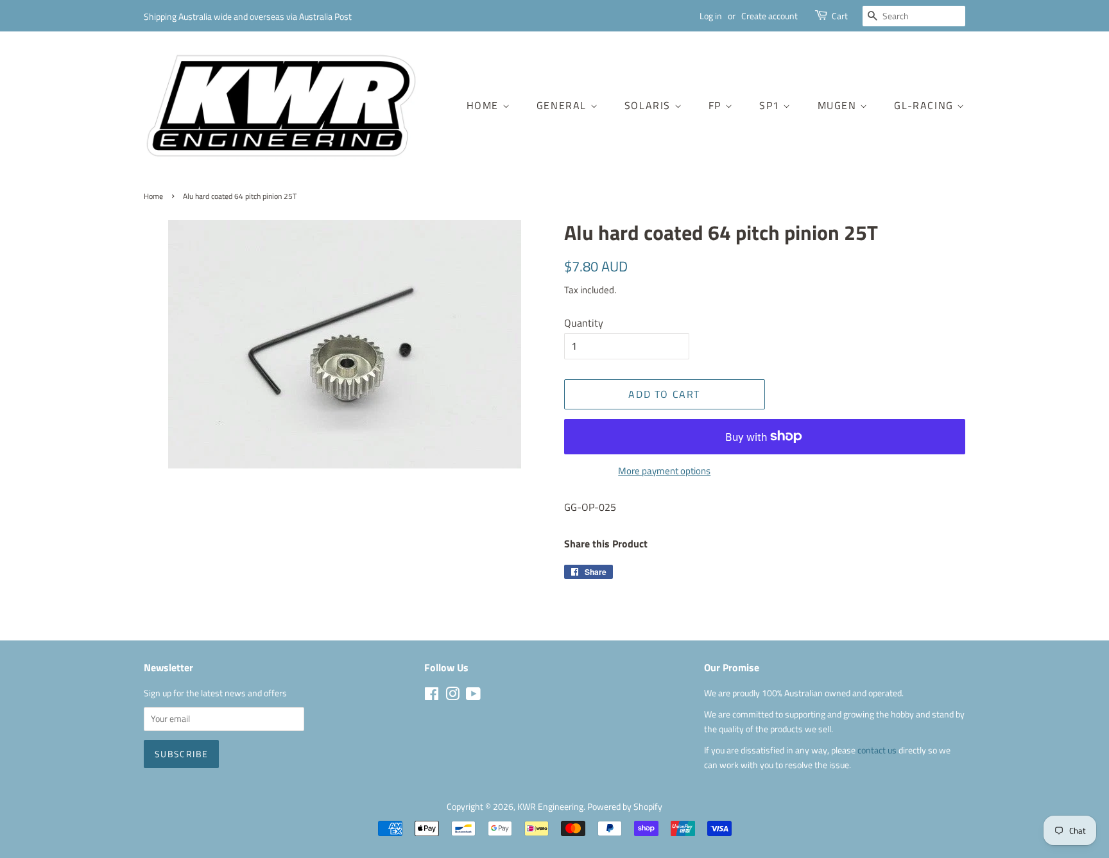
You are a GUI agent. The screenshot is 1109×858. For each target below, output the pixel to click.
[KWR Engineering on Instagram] (452, 696)
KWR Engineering (550, 806)
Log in (711, 15)
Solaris (649, 105)
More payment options (664, 470)
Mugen (839, 105)
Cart (840, 15)
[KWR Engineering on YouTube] (473, 696)
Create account (769, 15)
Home (485, 105)
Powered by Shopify (624, 806)
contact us (877, 750)
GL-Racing (925, 105)
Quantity (583, 322)
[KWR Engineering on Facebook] (431, 696)
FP (717, 105)
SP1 (771, 105)
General (563, 105)
